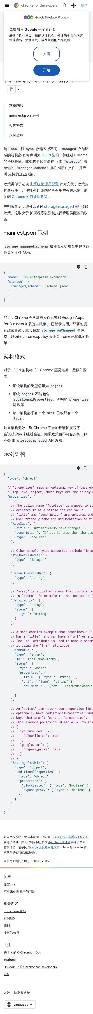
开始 (46, 70)
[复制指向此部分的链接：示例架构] (29, 454)
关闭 (46, 54)
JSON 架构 (50, 155)
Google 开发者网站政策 (43, 847)
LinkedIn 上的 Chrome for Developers (30, 967)
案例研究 (10, 918)
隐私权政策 (22, 993)
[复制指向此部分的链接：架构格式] (29, 357)
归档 (7, 926)
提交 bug (10, 884)
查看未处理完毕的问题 (19, 891)
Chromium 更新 (15, 911)
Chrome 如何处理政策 (30, 197)
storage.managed (59, 206)
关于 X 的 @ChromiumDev (22, 952)
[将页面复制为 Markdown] (11, 89)
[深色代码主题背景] (78, 266)
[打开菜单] (7, 5)
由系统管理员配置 (44, 184)
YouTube (10, 960)
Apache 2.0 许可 (59, 842)
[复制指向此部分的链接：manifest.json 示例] (52, 233)
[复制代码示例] (85, 266)
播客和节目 (11, 933)
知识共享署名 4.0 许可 (74, 837)
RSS (6, 974)
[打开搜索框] (64, 5)
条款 (7, 993)
